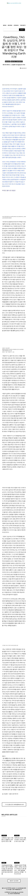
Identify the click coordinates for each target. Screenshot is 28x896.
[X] (21, 885)
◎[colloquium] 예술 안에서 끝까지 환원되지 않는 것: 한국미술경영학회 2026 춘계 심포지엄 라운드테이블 (7, 869)
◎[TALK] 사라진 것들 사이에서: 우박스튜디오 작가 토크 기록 (20, 839)
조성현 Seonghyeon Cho (18, 64)
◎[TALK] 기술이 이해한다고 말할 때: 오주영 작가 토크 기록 (7, 839)
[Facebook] (6, 885)
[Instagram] (10, 885)
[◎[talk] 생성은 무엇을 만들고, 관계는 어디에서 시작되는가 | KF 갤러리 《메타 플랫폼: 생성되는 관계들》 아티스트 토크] (20, 854)
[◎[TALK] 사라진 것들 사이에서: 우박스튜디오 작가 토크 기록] (20, 827)
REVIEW (7, 61)
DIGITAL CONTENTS (16, 61)
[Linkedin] (14, 885)
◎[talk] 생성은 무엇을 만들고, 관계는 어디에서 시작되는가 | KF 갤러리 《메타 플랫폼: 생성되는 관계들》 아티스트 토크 (20, 869)
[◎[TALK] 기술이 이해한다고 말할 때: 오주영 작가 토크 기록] (8, 827)
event (3, 862)
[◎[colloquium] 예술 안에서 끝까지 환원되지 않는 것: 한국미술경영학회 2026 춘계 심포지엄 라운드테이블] (8, 854)
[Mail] (17, 885)
